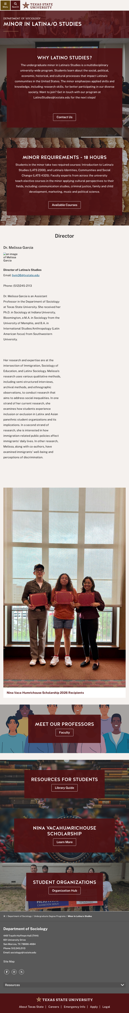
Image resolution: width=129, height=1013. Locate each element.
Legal (106, 1006)
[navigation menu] (5, 5)
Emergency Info (74, 1006)
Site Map (9, 961)
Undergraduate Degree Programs (50, 916)
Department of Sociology (21, 18)
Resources (12, 985)
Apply (94, 1006)
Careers (53, 1006)
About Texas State (31, 1006)
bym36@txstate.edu (25, 275)
